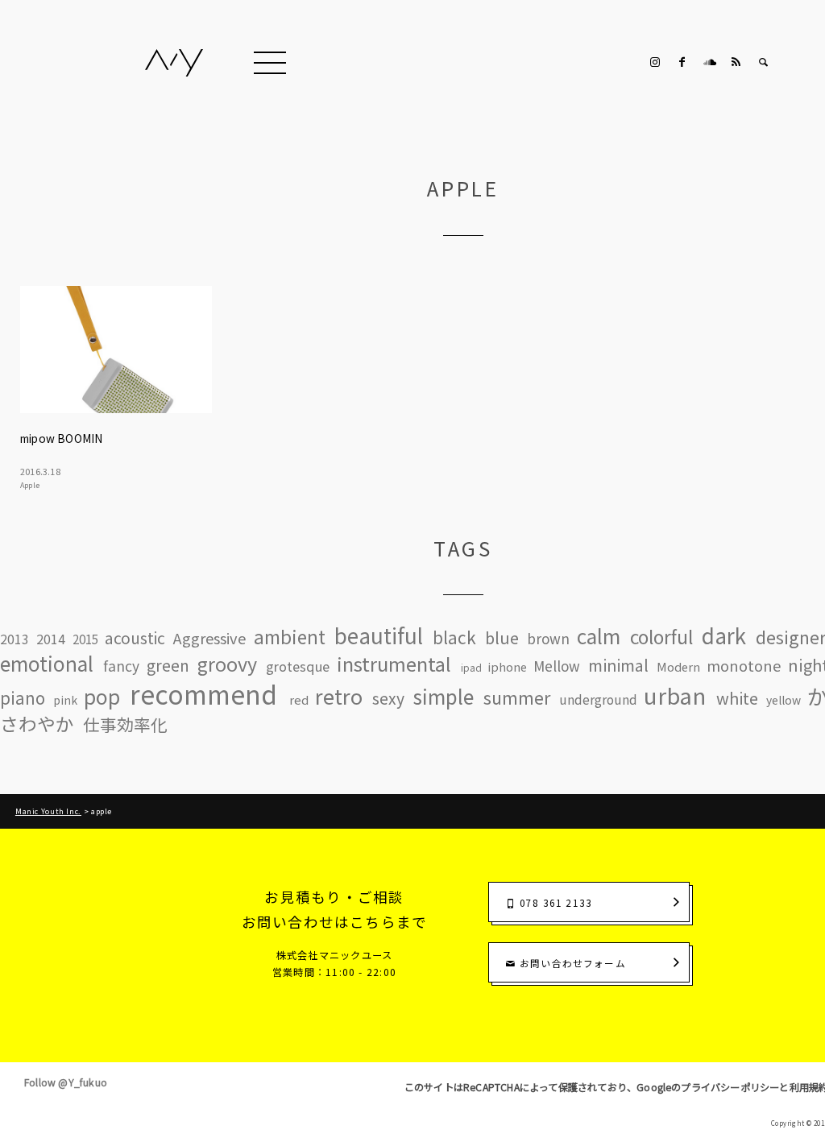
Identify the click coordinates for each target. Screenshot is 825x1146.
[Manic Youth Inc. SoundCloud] (709, 62)
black (454, 637)
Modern (678, 666)
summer (516, 697)
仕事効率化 (125, 724)
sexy (388, 698)
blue (502, 638)
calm (598, 636)
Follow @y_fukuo (65, 1082)
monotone (744, 665)
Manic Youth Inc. (48, 811)
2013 (14, 638)
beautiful (378, 635)
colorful (661, 636)
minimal (618, 664)
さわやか (37, 724)
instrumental (394, 664)
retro (339, 696)
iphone (507, 666)
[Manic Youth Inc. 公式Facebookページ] (682, 62)
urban (675, 695)
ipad (471, 667)
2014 (50, 638)
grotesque (298, 666)
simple (443, 696)
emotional (46, 663)
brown (548, 638)
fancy (121, 665)
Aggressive (209, 638)
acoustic (135, 638)
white (737, 698)
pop (102, 696)
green (168, 665)
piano (22, 697)
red (299, 700)
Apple (29, 485)
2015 (85, 639)
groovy (227, 664)
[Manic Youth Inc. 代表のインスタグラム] (655, 62)
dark (724, 635)
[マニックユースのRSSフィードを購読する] (736, 62)
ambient (289, 636)
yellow (783, 700)
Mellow (556, 666)
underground (598, 699)
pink (65, 700)
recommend (203, 693)
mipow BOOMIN (61, 438)
